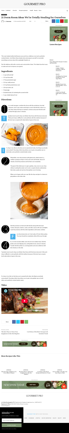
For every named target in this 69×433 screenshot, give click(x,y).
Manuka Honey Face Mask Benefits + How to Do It (61, 85)
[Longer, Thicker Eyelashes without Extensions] (52, 67)
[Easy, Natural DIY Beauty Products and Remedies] (59, 52)
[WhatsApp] (66, 21)
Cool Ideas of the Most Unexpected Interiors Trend (43, 372)
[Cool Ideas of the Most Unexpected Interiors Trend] (43, 363)
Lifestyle (4, 14)
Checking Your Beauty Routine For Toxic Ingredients (61, 77)
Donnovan (8, 21)
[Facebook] (57, 10)
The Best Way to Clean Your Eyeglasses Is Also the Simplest (26, 373)
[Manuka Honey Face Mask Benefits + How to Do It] (52, 83)
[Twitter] (57, 21)
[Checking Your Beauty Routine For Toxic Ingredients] (52, 75)
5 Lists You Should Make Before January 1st (61, 93)
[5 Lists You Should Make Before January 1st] (52, 92)
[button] (67, 10)
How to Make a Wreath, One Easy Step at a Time (60, 372)
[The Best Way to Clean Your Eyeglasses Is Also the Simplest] (26, 363)
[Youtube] (64, 10)
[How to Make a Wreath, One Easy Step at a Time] (60, 363)
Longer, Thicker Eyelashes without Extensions (60, 69)
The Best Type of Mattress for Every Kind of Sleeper (9, 372)
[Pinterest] (62, 21)
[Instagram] (59, 10)
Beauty (51, 59)
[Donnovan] (2, 21)
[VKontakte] (62, 10)
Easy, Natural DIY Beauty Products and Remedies (58, 62)
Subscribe (11, 425)
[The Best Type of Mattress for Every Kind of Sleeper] (9, 363)
